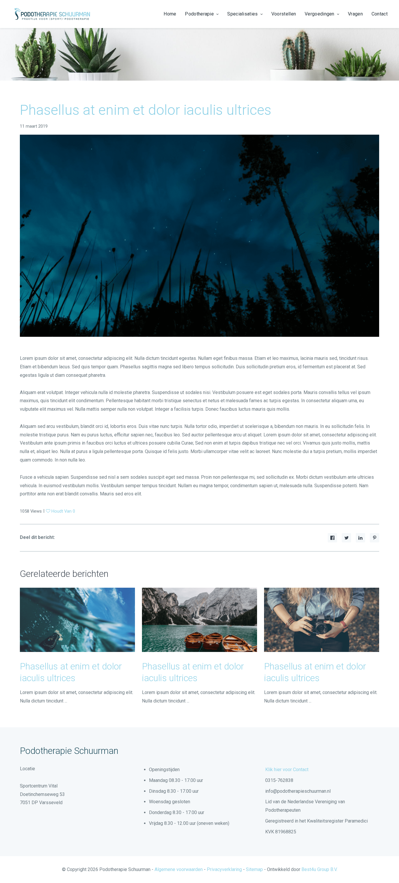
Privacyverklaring (224, 869)
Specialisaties (242, 14)
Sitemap (254, 869)
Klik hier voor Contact (286, 769)
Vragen (355, 14)
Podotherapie (199, 14)
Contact (380, 14)
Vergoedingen (319, 14)
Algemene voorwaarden (179, 869)
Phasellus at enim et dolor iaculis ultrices (145, 110)
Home (170, 14)
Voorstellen (283, 14)
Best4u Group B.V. (319, 869)
